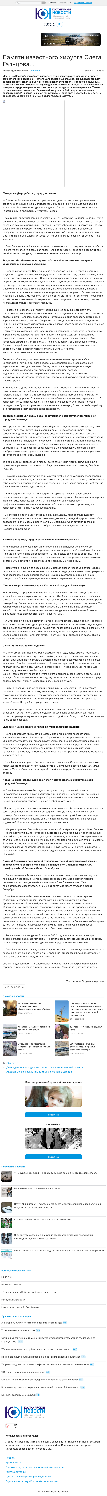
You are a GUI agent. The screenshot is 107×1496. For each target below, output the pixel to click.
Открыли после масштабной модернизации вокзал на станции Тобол (39, 1379)
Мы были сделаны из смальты (18, 1394)
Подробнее (53, 1115)
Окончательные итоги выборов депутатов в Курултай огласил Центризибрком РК (59, 1250)
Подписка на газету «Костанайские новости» (31, 1481)
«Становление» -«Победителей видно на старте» (28, 1292)
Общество (35, 70)
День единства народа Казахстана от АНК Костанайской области (44, 1067)
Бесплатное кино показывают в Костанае (37, 1188)
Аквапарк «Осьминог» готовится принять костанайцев (31, 1322)
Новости (10, 1457)
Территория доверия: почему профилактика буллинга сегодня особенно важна (45, 1364)
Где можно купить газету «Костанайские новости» (35, 1467)
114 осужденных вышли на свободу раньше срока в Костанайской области (55, 1172)
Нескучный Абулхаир (13, 1299)
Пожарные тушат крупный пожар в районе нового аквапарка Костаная (40, 1356)
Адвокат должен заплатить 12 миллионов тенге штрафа (39, 1071)
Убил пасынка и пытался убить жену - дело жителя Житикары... (36, 1349)
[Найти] (44, 3)
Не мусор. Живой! (11, 1284)
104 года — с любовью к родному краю (23, 1372)
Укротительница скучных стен (18, 1330)
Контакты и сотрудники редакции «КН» (28, 1476)
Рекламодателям (15, 1472)
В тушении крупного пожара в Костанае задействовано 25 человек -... (40, 1387)
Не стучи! (6, 1276)
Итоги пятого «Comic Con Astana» (20, 1307)
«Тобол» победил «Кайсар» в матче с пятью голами (42, 1219)
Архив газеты (13, 1462)
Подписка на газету (83, 3)
